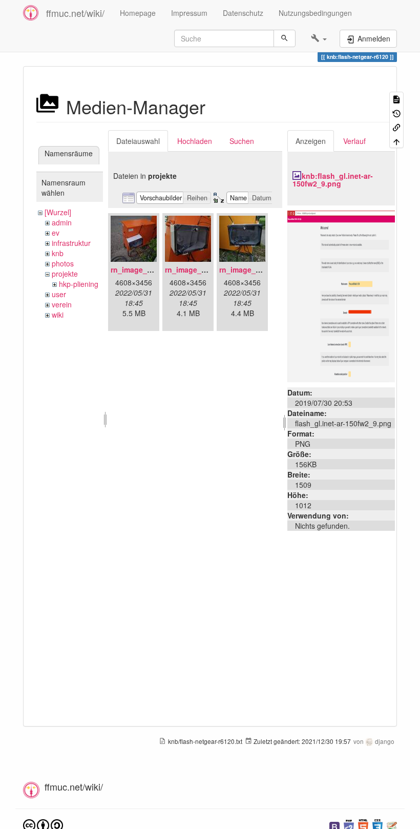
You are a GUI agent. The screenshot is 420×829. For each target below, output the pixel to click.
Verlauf (354, 141)
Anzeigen (311, 141)
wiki (58, 314)
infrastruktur (71, 243)
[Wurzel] (58, 212)
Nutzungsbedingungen (315, 13)
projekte (65, 273)
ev (55, 232)
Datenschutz (243, 13)
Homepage (138, 13)
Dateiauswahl (138, 141)
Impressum (189, 13)
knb (58, 253)
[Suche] (285, 38)
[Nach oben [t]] (396, 140)
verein (62, 304)
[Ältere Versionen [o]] (396, 112)
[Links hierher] (396, 126)
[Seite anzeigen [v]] (396, 98)
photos (63, 263)
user (59, 294)
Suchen (241, 141)
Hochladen (194, 141)
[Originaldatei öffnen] (341, 295)
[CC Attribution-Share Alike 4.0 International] (43, 824)
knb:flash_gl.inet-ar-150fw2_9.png (332, 180)
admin (62, 222)
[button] (318, 38)
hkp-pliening (78, 284)
